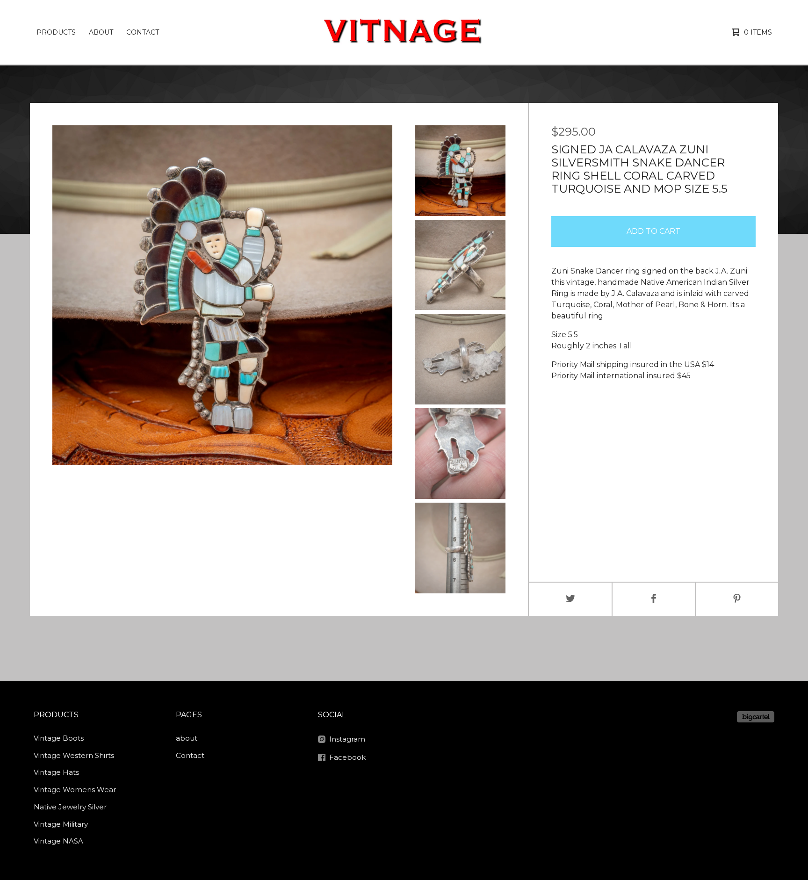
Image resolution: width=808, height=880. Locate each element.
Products (56, 32)
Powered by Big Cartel (755, 716)
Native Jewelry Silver (70, 806)
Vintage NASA (58, 841)
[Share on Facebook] (654, 599)
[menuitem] (56, 32)
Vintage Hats (56, 772)
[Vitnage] (402, 32)
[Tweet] (570, 599)
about (101, 32)
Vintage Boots (59, 738)
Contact (142, 32)
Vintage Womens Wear (75, 789)
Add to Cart (653, 231)
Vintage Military (61, 824)
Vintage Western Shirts (74, 755)
